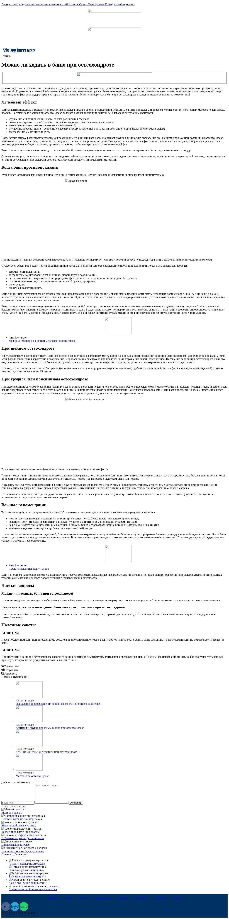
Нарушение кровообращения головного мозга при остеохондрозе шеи (58, 703)
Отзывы (123, 897)
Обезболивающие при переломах (21, 818)
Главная (53, 897)
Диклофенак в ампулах (15, 844)
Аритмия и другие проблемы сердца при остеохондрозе (50, 727)
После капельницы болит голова (29, 568)
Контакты (142, 897)
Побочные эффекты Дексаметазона (22, 838)
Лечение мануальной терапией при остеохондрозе (46, 751)
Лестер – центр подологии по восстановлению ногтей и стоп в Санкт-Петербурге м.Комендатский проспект (68, 4)
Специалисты (103, 897)
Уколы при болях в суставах (18, 825)
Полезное (160, 897)
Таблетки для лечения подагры (20, 831)
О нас (68, 897)
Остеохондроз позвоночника (26, 870)
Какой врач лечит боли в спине (28, 882)
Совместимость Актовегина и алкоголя (33, 889)
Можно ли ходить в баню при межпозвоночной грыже (42, 340)
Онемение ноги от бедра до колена (22, 851)
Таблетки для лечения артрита (27, 876)
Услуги (83, 897)
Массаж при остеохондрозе (32, 775)
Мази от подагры (11, 812)
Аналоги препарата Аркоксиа (27, 863)
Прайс (177, 897)
